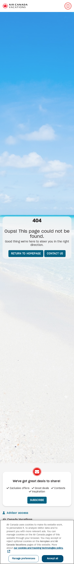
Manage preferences (23, 558)
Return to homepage (26, 253)
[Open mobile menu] (68, 6)
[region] (37, 542)
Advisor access (17, 513)
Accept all (52, 558)
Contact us (55, 253)
